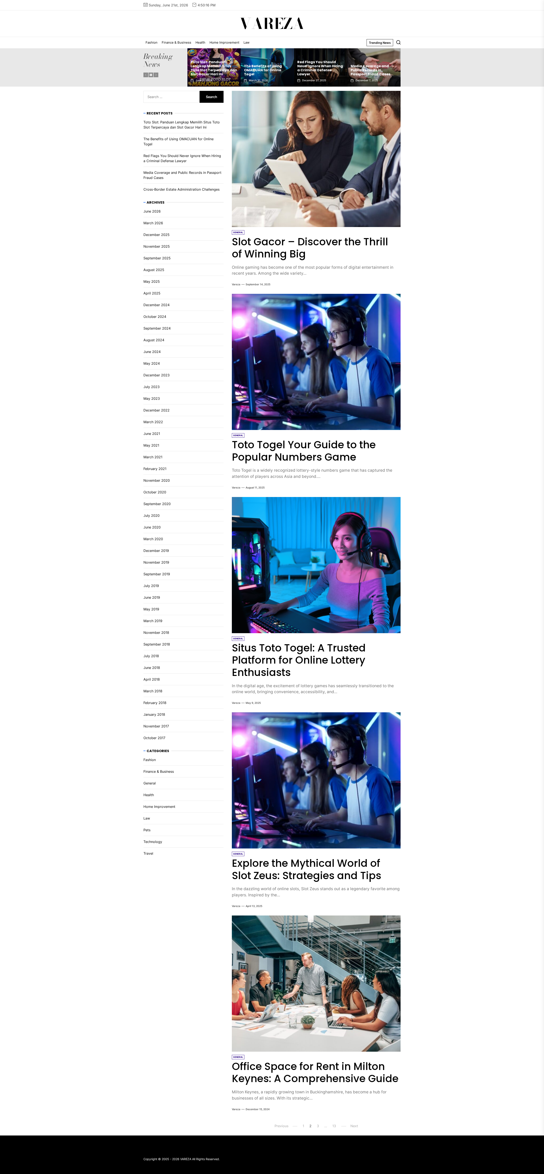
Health (200, 42)
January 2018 (154, 714)
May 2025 (151, 281)
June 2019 (151, 597)
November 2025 (156, 246)
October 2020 (154, 492)
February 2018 (154, 703)
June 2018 (151, 668)
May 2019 (151, 609)
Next (354, 1126)
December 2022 (156, 410)
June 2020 (152, 527)
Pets (146, 830)
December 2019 (156, 550)
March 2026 (153, 223)
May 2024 (151, 363)
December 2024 (156, 305)
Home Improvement (224, 42)
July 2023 (151, 387)
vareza (236, 284)
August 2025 (153, 270)
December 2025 (156, 235)
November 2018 (156, 632)
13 (334, 1126)
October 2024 (154, 316)
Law (246, 42)
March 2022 (153, 422)
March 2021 (152, 457)
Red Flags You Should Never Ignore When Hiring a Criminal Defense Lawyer (213, 68)
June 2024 (152, 352)
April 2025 (151, 293)
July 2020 (151, 515)
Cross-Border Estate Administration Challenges (315, 70)
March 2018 (152, 691)
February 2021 (154, 469)
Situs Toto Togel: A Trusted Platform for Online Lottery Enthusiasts (299, 660)
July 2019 (151, 586)
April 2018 (151, 679)
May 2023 (151, 398)
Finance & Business (176, 42)
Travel (148, 853)
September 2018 (156, 644)
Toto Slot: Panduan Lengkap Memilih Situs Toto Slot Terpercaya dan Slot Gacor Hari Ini (374, 68)
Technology (152, 842)
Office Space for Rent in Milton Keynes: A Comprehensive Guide (315, 1072)
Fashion (151, 42)
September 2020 (157, 504)
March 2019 (152, 621)
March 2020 (153, 539)
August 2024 (153, 340)
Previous (281, 1126)
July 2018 (151, 656)
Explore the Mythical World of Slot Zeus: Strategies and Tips (306, 869)
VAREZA (272, 24)
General (149, 783)
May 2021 (151, 445)
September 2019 (156, 574)
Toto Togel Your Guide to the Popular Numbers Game (304, 451)
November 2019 (156, 562)
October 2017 (154, 738)
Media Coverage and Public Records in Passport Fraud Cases (264, 70)
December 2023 (156, 375)
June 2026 (152, 211)
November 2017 (156, 726)
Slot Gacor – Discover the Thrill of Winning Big (310, 248)
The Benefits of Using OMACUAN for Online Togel (178, 141)
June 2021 (151, 433)
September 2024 (157, 328)
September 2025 (157, 258)
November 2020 (156, 480)
